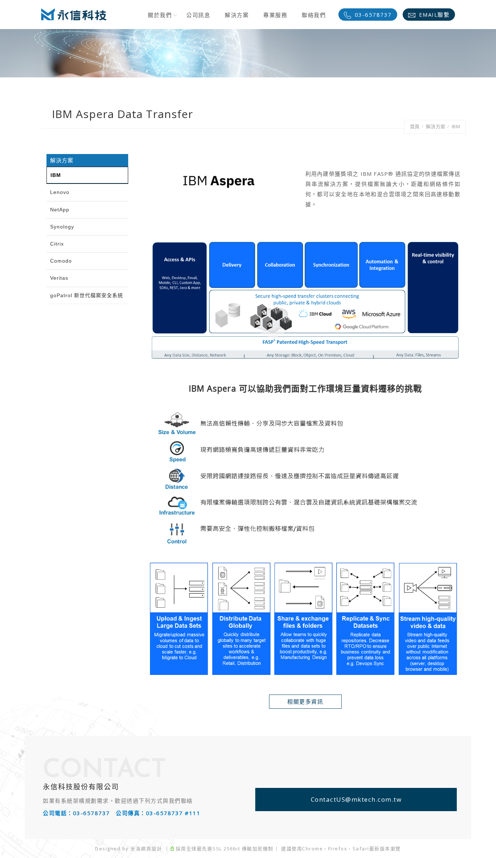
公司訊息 (198, 15)
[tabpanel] (248, 53)
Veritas (59, 278)
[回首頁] (73, 14)
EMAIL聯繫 (434, 14)
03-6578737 (373, 14)
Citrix (57, 244)
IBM (456, 126)
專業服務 (275, 15)
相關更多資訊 (305, 701)
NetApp (59, 210)
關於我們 (160, 15)
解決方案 (237, 15)
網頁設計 (151, 848)
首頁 (415, 126)
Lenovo (59, 192)
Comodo (61, 261)
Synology (62, 227)
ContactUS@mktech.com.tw (356, 799)
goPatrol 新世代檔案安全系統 (86, 295)
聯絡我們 (314, 15)
